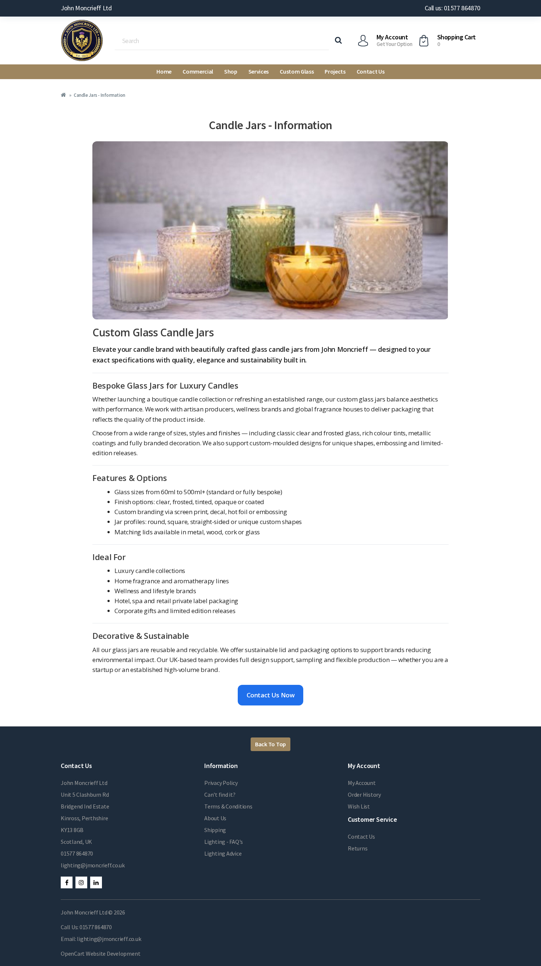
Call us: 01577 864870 (452, 8)
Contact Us (371, 71)
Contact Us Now (271, 695)
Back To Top (270, 744)
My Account (362, 782)
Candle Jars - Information (99, 95)
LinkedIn (96, 882)
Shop (230, 71)
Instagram (81, 882)
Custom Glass (297, 71)
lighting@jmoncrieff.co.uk (93, 865)
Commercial (198, 71)
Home (164, 71)
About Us (215, 818)
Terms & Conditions (228, 806)
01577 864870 (77, 853)
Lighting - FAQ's (223, 841)
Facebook (67, 882)
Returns (357, 848)
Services (258, 71)
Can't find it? (220, 794)
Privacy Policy (221, 782)
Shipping (215, 830)
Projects (335, 71)
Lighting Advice (222, 853)
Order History (364, 794)
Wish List (359, 806)
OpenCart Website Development (100, 953)
